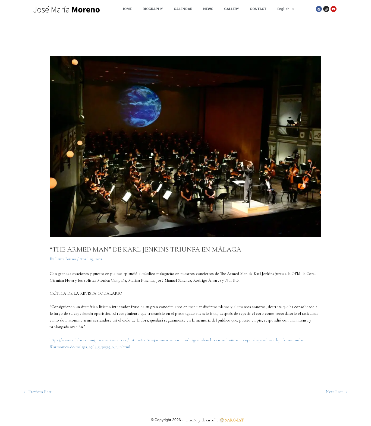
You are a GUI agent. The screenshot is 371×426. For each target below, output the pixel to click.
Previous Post (37, 391)
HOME (126, 9)
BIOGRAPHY (153, 9)
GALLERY (231, 9)
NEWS (208, 9)
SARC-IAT (234, 420)
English (283, 9)
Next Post (337, 391)
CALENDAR (183, 9)
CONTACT (258, 9)
